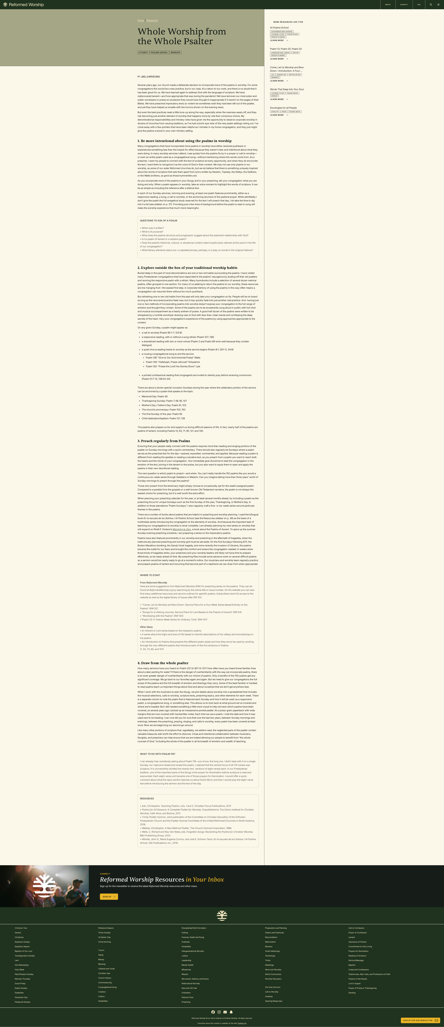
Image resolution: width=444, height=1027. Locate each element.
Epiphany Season (22, 946)
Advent (18, 932)
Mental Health (187, 965)
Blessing (101, 964)
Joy (272, 74)
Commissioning (105, 982)
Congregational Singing (280, 52)
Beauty (101, 959)
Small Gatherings (272, 951)
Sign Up (107, 897)
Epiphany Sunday (22, 942)
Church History (104, 978)
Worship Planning (278, 37)
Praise (284, 111)
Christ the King (104, 942)
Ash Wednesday (22, 965)
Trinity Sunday (104, 932)
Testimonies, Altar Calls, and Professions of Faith (369, 974)
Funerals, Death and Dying (193, 937)
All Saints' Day (104, 937)
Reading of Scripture (357, 956)
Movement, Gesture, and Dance (195, 979)
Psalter (296, 52)
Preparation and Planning (276, 928)
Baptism (351, 965)
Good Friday (20, 983)
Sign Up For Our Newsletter (417, 1020)
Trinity (267, 960)
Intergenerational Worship (281, 31)
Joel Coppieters (150, 76)
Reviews (268, 946)
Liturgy (143, 52)
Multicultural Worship (191, 983)
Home (141, 20)
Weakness (275, 77)
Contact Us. (242, 1023)
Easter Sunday (21, 988)
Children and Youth (106, 968)
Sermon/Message (356, 960)
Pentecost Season (106, 928)
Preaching (186, 1002)
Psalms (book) (159, 52)
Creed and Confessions (358, 969)
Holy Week (19, 969)
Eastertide (19, 993)
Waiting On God (295, 74)
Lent (16, 960)
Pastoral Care (187, 997)
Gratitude (186, 942)
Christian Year (104, 973)
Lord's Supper (354, 983)
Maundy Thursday (22, 979)
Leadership (186, 960)
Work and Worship (273, 969)
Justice (185, 956)
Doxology (275, 111)
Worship (175, 52)
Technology (270, 956)
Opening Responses (273, 1001)
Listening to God (277, 34)
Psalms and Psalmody (274, 932)
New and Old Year (189, 988)
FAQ (419, 4)
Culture (101, 996)
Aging (100, 955)
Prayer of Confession (357, 932)
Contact (404, 4)
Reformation (270, 942)
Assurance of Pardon (357, 942)
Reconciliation (271, 937)
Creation (102, 992)
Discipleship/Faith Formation (194, 928)
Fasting (185, 932)
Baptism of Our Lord (23, 951)
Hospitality (186, 946)
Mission (185, 974)
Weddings (269, 965)
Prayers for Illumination (358, 951)
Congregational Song (107, 987)
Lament (351, 937)
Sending (352, 993)
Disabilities (103, 1001)
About (388, 4)
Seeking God (281, 74)
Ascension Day (21, 997)
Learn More (277, 40)
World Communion (273, 974)
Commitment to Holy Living (360, 946)
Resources (152, 20)
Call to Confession (356, 928)
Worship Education (273, 979)
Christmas (19, 937)
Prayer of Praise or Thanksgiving (362, 988)
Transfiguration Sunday (25, 956)
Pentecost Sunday (22, 1002)
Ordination (186, 993)
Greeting (269, 996)
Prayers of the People (357, 979)
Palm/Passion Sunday (24, 974)
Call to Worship (271, 992)
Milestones (186, 969)
